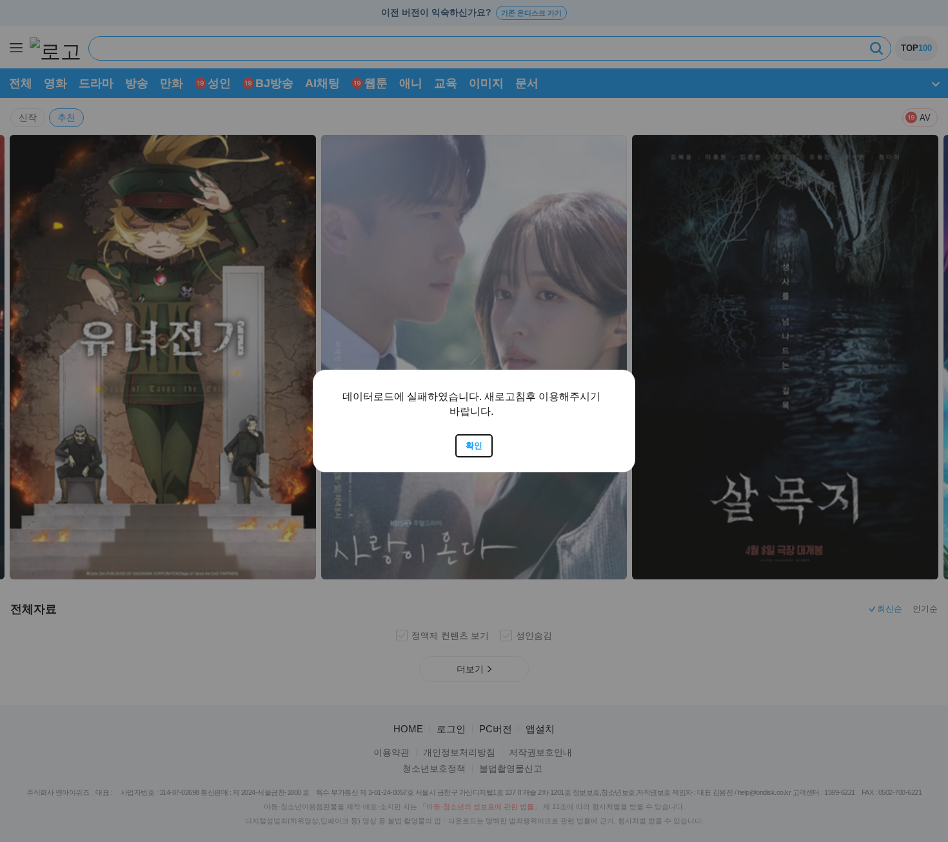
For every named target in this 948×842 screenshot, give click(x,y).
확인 (474, 445)
